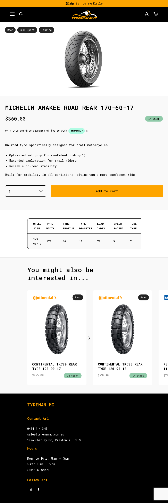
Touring (46, 30)
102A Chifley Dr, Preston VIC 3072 (54, 440)
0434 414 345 (37, 429)
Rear (10, 30)
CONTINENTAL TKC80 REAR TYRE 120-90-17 (54, 366)
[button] (12, 14)
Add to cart (107, 191)
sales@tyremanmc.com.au (45, 434)
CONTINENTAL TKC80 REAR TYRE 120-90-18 (120, 366)
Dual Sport (27, 30)
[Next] (88, 338)
